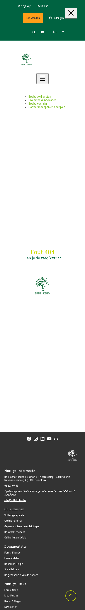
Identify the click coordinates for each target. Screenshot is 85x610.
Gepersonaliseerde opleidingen (21, 526)
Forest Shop (11, 590)
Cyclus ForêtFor (13, 520)
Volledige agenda (14, 515)
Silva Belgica (11, 569)
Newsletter (10, 606)
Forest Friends (12, 552)
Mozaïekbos (11, 595)
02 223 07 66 (11, 485)
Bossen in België (13, 564)
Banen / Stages (12, 601)
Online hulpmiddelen (15, 537)
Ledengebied (59, 18)
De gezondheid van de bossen (21, 575)
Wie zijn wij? (25, 6)
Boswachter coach (14, 532)
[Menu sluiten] (71, 13)
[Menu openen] (42, 78)
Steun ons (42, 6)
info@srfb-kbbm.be (15, 500)
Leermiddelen (11, 558)
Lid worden (33, 18)
